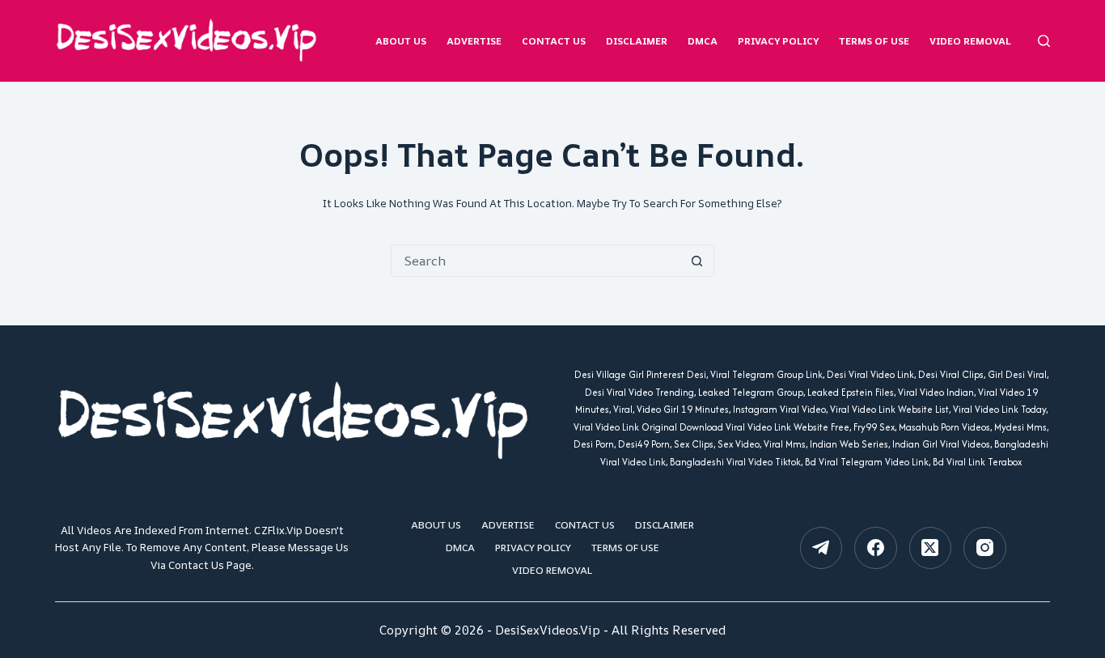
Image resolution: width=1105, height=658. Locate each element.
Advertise (474, 41)
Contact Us (554, 41)
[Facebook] (875, 548)
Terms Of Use (874, 41)
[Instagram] (984, 548)
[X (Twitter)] (930, 548)
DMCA (703, 41)
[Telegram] (821, 548)
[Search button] (697, 260)
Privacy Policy (778, 41)
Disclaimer (636, 41)
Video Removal (970, 41)
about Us (400, 41)
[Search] (1044, 41)
